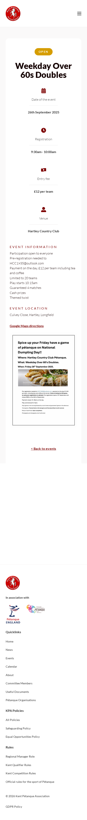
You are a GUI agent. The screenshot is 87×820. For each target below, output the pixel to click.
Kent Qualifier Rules (18, 765)
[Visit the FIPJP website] (35, 609)
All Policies (13, 720)
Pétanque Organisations (21, 700)
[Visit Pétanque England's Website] (13, 614)
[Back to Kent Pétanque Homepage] (13, 583)
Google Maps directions (27, 326)
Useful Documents (17, 691)
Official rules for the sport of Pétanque (30, 781)
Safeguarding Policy (18, 728)
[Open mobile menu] (79, 13)
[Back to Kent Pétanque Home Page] (13, 13)
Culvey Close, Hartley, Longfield (32, 315)
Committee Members (19, 683)
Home (9, 641)
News (9, 649)
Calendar (11, 666)
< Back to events (43, 448)
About (10, 675)
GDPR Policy (14, 806)
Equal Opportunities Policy (23, 736)
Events (10, 658)
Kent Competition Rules (21, 773)
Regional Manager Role (20, 756)
